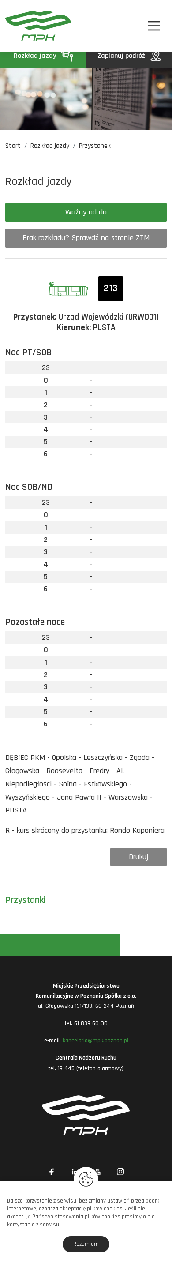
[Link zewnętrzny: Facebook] (52, 1172)
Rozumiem (86, 1244)
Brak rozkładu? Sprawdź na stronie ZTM (86, 238)
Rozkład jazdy (36, 55)
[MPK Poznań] (17, 25)
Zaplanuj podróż (122, 55)
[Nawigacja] (154, 25)
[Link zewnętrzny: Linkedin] (74, 1172)
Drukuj (138, 857)
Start (13, 145)
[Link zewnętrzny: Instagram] (120, 1172)
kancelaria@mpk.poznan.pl (95, 1041)
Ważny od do (86, 212)
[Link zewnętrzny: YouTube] (97, 1172)
